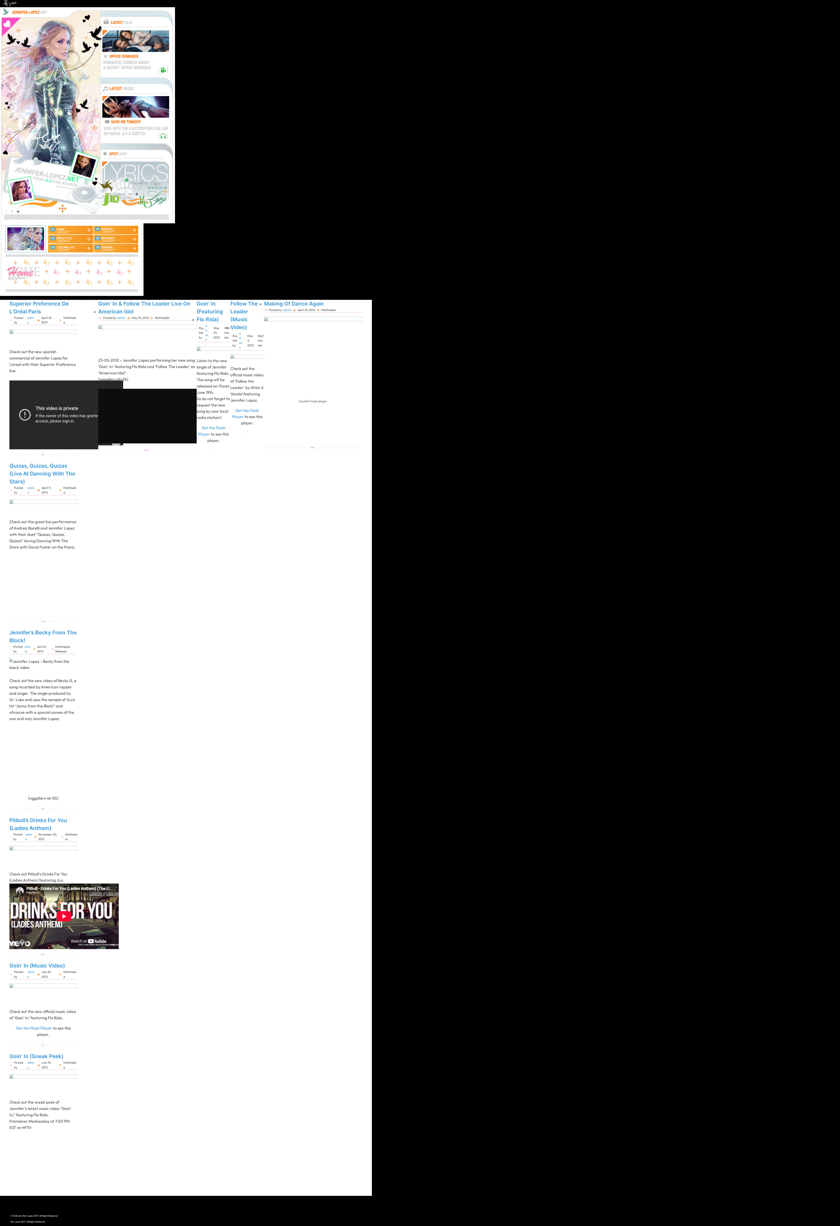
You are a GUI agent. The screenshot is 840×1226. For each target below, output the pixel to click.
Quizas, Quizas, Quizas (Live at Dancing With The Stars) (42, 474)
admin (121, 318)
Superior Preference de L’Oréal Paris (39, 307)
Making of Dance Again (294, 303)
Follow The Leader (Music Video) (244, 315)
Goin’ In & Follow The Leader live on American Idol (144, 307)
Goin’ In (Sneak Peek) (36, 1056)
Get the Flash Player (34, 1028)
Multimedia (62, 646)
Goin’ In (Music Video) (37, 965)
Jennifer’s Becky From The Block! (43, 636)
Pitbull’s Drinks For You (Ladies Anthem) (38, 824)
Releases (61, 651)
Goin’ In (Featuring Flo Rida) (210, 311)
